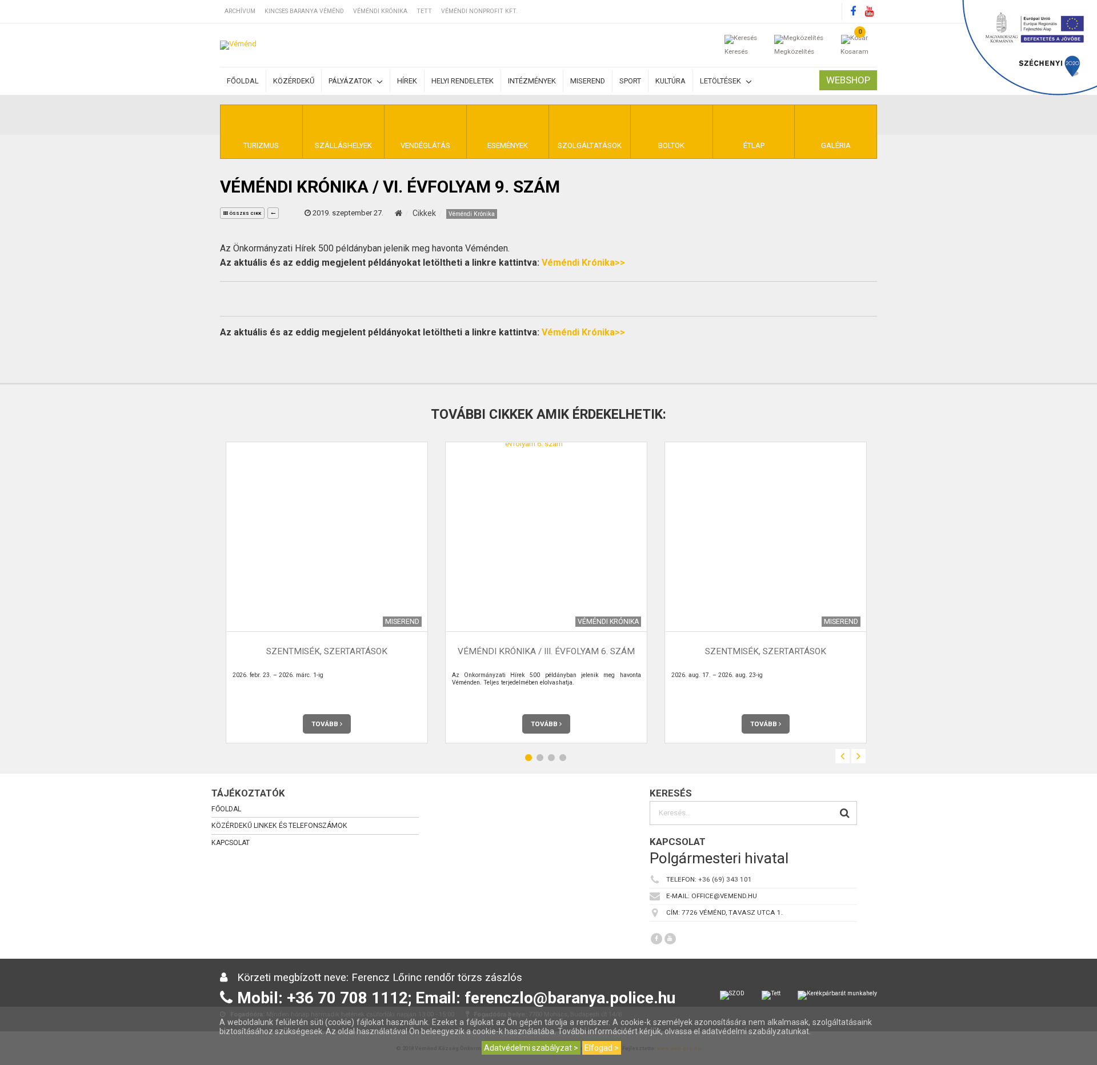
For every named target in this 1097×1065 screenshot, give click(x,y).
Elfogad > (601, 1047)
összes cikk (244, 213)
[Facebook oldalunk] (853, 11)
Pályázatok (351, 81)
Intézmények (532, 81)
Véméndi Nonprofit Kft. (479, 11)
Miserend (587, 81)
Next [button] (858, 756)
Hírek (407, 81)
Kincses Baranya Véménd (304, 11)
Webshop (848, 80)
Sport (630, 81)
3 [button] (551, 758)
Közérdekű (293, 81)
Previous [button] (842, 756)
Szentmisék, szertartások (326, 652)
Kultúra (670, 81)
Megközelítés (794, 51)
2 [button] (540, 758)
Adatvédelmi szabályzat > (531, 1047)
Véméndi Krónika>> (583, 262)
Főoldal (243, 81)
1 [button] (528, 758)
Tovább (325, 724)
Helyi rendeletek (462, 81)
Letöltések (721, 81)
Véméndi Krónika (380, 11)
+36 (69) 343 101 (725, 879)
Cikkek (424, 213)
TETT (424, 11)
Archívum (240, 11)
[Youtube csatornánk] (869, 11)
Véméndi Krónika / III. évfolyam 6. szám (546, 652)
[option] (327, 592)
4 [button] (562, 758)
